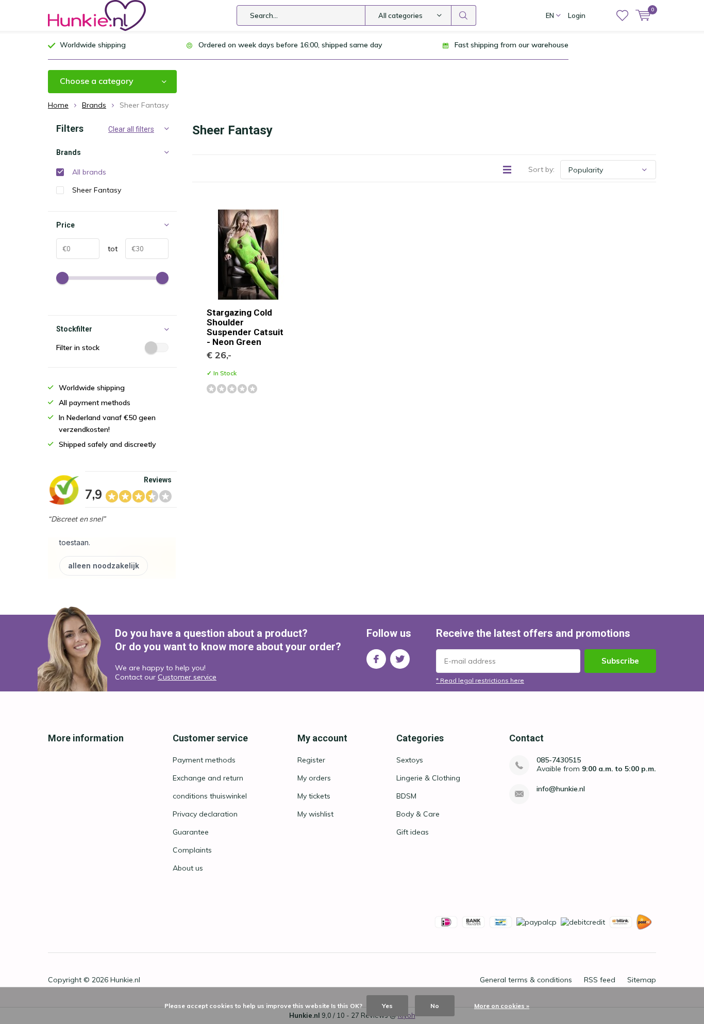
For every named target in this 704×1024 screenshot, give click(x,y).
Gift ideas (412, 832)
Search (463, 15)
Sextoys (409, 760)
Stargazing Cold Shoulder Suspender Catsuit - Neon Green (245, 327)
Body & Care (418, 814)
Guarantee (191, 832)
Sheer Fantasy (96, 190)
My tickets (313, 796)
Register (311, 760)
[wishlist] (622, 15)
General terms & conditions (526, 979)
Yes (387, 1006)
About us (188, 868)
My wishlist (315, 814)
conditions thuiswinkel (210, 796)
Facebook (376, 659)
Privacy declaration (205, 814)
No (434, 1006)
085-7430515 (559, 760)
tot (108, 248)
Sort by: (541, 169)
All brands (89, 172)
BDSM (406, 796)
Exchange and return (208, 778)
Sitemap (641, 979)
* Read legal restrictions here (480, 680)
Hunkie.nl (125, 979)
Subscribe (620, 661)
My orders (314, 778)
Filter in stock (77, 347)
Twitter (400, 659)
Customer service (187, 677)
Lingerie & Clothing (428, 778)
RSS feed (599, 979)
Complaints (192, 850)
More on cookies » (501, 1006)
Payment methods (204, 760)
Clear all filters (131, 129)
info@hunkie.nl (561, 789)
